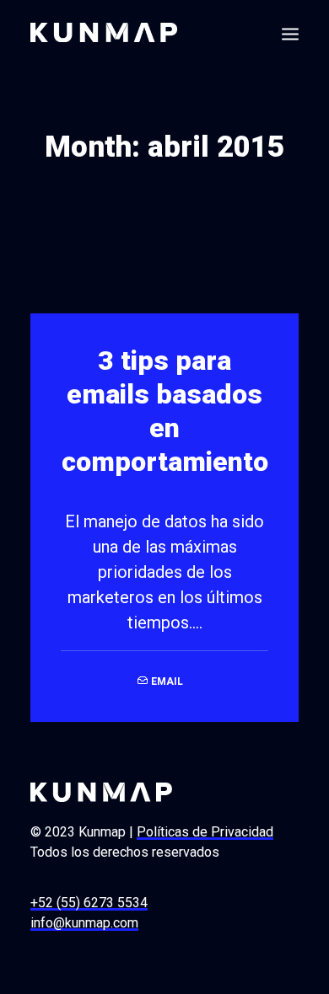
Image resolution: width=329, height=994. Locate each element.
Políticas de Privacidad (205, 832)
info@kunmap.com (84, 923)
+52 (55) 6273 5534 (89, 903)
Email (167, 681)
